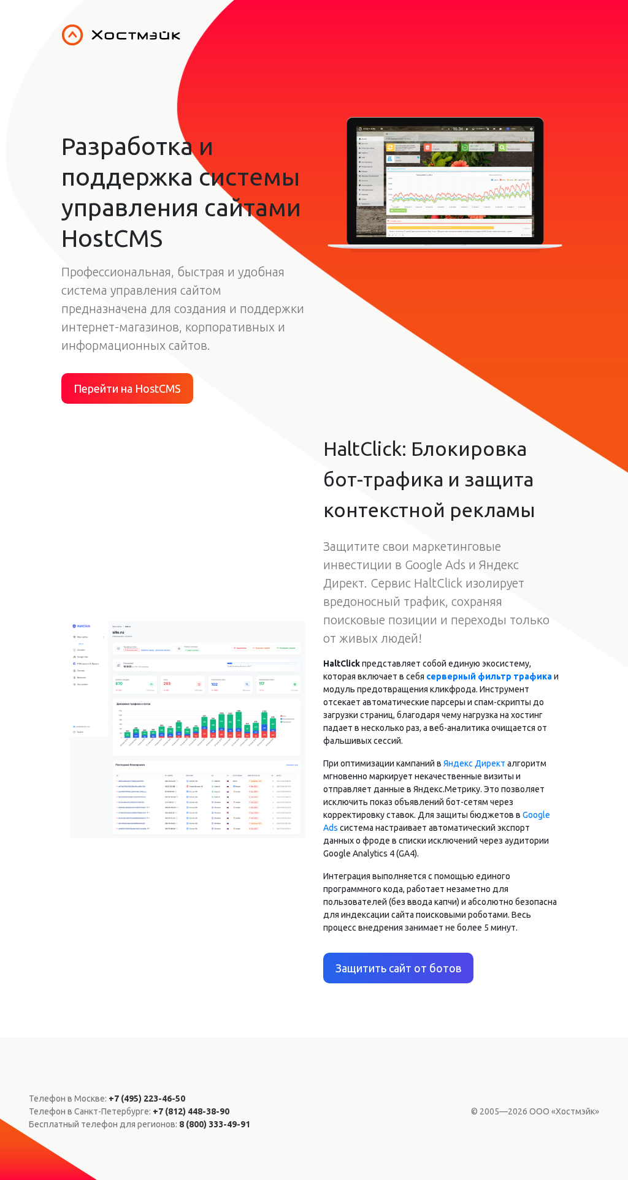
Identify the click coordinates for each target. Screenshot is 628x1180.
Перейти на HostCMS (127, 388)
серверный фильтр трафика (489, 676)
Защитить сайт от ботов (398, 968)
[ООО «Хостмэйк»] (340, 35)
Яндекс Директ (474, 763)
